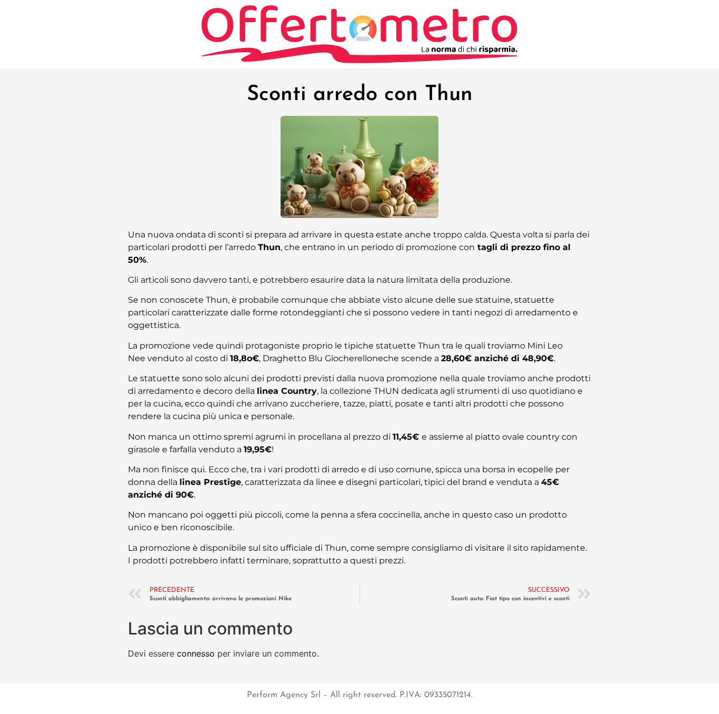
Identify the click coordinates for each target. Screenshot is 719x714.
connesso (196, 653)
